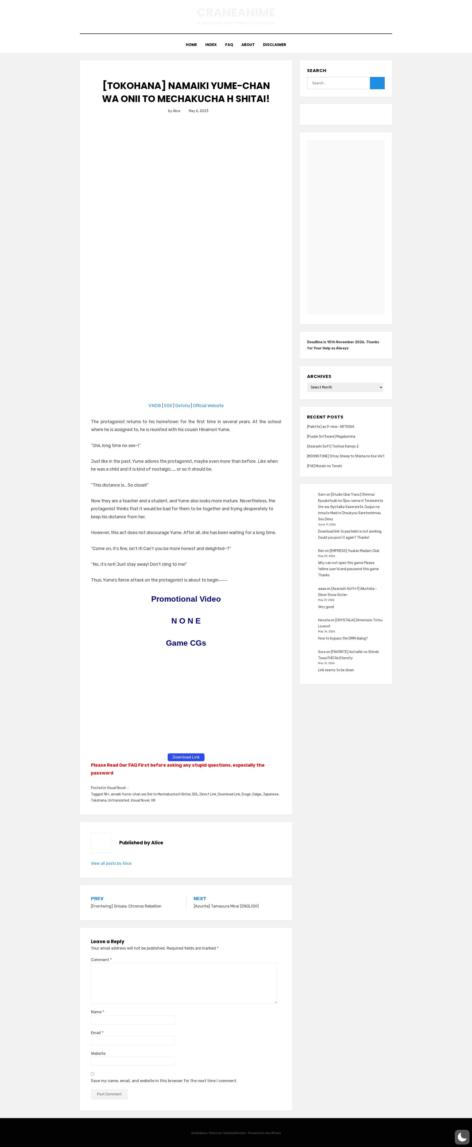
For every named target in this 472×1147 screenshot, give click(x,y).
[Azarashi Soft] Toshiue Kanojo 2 (333, 446)
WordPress (273, 1133)
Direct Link (208, 794)
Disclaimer (274, 44)
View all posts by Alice (111, 863)
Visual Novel (116, 788)
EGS (168, 405)
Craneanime (236, 12)
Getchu (182, 405)
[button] (462, 1137)
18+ (106, 794)
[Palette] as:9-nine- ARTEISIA (330, 427)
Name (97, 1012)
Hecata (324, 620)
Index (211, 44)
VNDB (155, 405)
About (248, 44)
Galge (256, 794)
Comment (101, 959)
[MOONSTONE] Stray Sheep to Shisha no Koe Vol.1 (345, 456)
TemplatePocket (234, 1133)
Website (98, 1053)
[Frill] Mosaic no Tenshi (324, 466)
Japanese (271, 794)
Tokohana (98, 800)
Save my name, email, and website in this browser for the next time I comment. (164, 1080)
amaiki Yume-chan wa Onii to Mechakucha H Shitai (151, 794)
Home (191, 44)
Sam (321, 494)
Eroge (246, 794)
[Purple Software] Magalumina (331, 436)
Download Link (229, 794)
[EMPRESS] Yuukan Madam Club (354, 551)
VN (153, 800)
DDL (195, 794)
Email (97, 1032)
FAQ (229, 44)
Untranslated (118, 800)
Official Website (208, 405)
